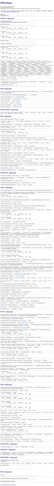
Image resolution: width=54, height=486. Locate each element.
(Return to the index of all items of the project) (11, 11)
